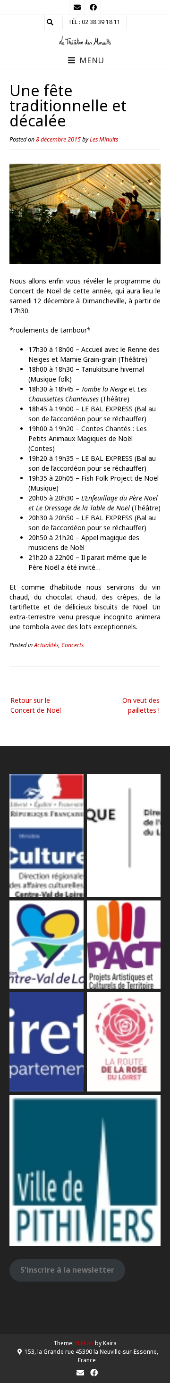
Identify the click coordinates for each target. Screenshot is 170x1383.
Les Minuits (104, 139)
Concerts (72, 645)
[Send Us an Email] (77, 7)
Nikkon (84, 1343)
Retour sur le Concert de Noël (35, 705)
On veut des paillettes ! (141, 705)
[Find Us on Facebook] (93, 7)
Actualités (46, 645)
